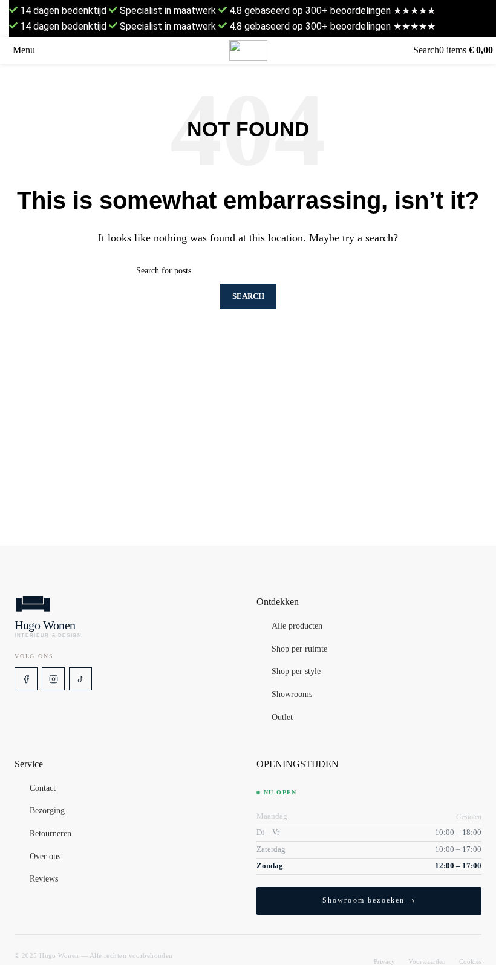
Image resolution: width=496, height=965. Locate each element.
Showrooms (292, 694)
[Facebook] (26, 678)
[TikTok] (80, 678)
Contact (43, 788)
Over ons (45, 856)
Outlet (282, 717)
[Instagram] (53, 678)
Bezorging (47, 811)
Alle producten (297, 626)
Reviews (44, 879)
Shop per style (296, 672)
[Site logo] (248, 50)
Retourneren (50, 833)
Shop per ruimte (299, 649)
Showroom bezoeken (363, 900)
